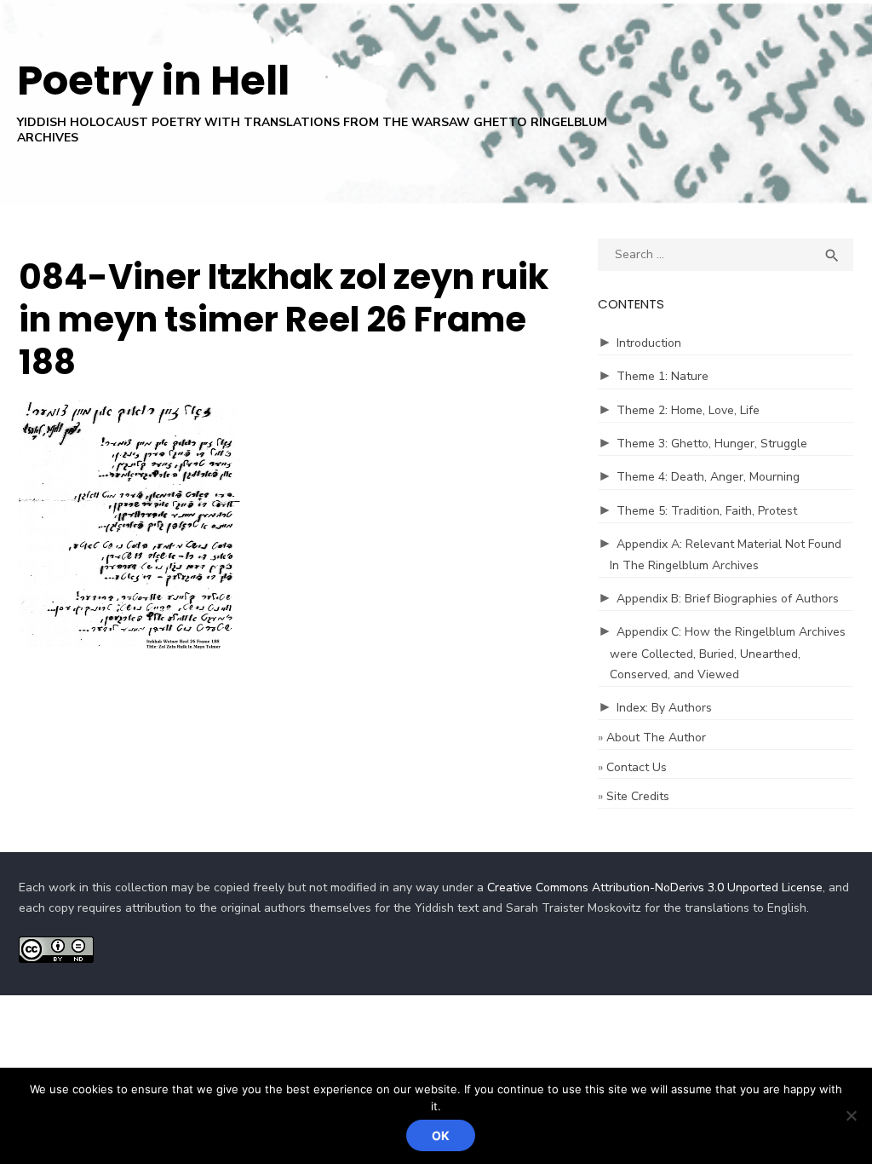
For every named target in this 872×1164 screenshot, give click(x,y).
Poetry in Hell (153, 80)
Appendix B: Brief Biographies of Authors (728, 599)
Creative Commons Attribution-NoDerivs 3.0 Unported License (655, 887)
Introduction (649, 343)
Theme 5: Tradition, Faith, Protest (707, 511)
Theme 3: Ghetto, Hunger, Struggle (712, 443)
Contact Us (636, 767)
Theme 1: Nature (662, 376)
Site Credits (637, 796)
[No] (850, 1115)
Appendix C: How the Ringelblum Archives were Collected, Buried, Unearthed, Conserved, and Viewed (728, 653)
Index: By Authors (664, 708)
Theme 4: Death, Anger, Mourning (708, 477)
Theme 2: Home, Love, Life (688, 410)
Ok (441, 1135)
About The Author (656, 737)
